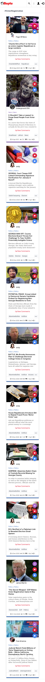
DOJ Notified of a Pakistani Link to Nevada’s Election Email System (22, 531)
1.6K (23, 675)
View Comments (23, 59)
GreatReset (12, 135)
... (36, 63)
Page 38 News (21, 37)
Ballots (11, 256)
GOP (20, 610)
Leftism (20, 135)
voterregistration (25, 671)
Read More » (22, 26)
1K (24, 260)
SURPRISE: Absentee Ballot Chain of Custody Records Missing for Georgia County (22, 473)
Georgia (24, 256)
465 (23, 200)
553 (23, 553)
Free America (21, 641)
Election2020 (13, 610)
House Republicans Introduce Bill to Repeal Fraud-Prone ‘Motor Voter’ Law (22, 415)
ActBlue (24, 316)
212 (23, 68)
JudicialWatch (13, 671)
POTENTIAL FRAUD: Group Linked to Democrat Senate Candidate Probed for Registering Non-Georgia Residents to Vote (22, 297)
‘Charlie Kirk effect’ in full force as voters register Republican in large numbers (22, 46)
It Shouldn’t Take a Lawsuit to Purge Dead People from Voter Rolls (21, 117)
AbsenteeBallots (14, 316)
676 (23, 320)
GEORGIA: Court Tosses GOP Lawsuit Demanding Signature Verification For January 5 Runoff (21, 176)
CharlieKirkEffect (14, 64)
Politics (10, 41)
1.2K (23, 437)
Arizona (30, 375)
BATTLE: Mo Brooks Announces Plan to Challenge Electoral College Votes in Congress (21, 356)
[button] (29, 3)
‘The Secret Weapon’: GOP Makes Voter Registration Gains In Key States (22, 592)
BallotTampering (14, 195)
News (10, 112)
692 (23, 495)
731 (23, 139)
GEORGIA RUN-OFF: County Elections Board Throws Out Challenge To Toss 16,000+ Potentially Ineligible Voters (20, 237)
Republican (25, 64)
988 (23, 379)
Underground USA (23, 108)
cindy (18, 166)
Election (24, 195)
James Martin (21, 583)
